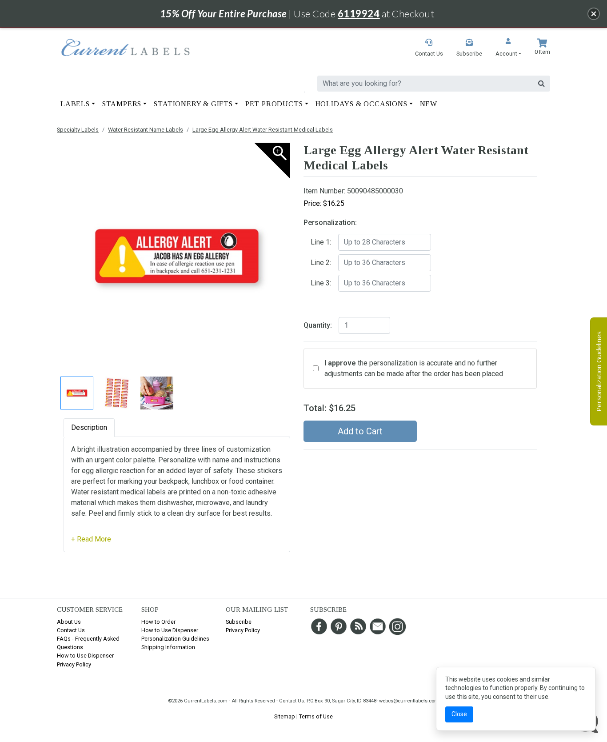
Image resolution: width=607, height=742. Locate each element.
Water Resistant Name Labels (145, 129)
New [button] (428, 104)
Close (459, 714)
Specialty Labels (78, 129)
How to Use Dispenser (85, 655)
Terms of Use (316, 716)
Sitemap (284, 716)
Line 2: (321, 262)
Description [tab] (89, 427)
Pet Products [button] (274, 104)
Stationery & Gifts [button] (193, 104)
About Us (69, 621)
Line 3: (321, 283)
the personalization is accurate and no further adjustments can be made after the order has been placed (413, 368)
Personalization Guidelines (175, 638)
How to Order (158, 621)
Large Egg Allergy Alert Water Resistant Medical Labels (262, 129)
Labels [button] (75, 104)
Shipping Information (168, 647)
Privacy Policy (74, 664)
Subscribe (239, 621)
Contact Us (71, 630)
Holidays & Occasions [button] (361, 104)
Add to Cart (360, 431)
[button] (508, 48)
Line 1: (321, 242)
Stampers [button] (121, 104)
